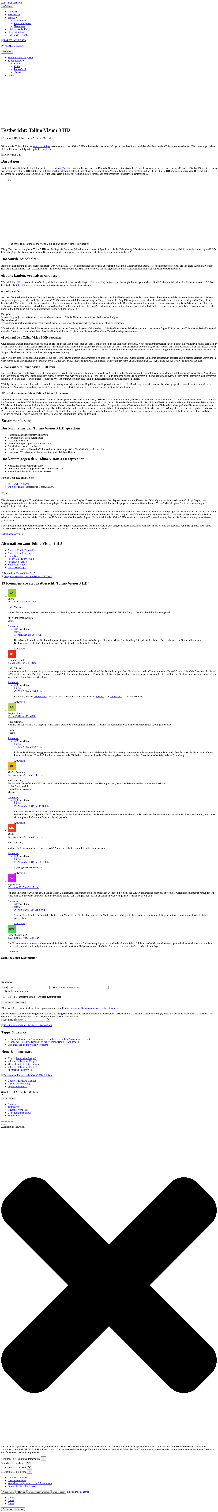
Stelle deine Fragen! (26, 1058)
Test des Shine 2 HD (23, 285)
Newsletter (19, 26)
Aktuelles (12, 11)
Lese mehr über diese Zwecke (23, 1486)
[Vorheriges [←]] (2, 1124)
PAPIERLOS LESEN (12, 45)
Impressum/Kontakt (17, 1086)
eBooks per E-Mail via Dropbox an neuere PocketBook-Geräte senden (43, 1041)
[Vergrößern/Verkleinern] (12, 1121)
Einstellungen (59, 1492)
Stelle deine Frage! (17, 32)
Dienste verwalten (17, 1480)
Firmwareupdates (22, 23)
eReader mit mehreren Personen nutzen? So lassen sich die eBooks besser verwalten (50, 1039)
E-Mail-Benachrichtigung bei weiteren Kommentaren (34, 996)
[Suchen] (48, 1019)
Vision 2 (100, 696)
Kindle (17, 63)
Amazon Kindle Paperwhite (22, 550)
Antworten (13, 626)
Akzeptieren (8, 1492)
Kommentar (7, 982)
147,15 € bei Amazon (18, 484)
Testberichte (14, 14)
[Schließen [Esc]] (2, 1121)
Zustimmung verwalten (13, 1509)
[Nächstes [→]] (5, 1124)
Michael (18, 632)
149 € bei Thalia (16, 486)
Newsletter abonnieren (16, 991)
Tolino (17, 72)
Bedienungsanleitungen (19, 1112)
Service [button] (11, 17)
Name (4, 987)
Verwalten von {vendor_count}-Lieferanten (30, 1483)
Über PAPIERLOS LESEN (22, 1080)
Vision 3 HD (40, 696)
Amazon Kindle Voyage (20, 553)
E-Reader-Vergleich (18, 1109)
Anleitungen (20, 20)
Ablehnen (21, 1492)
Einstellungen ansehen (39, 1492)
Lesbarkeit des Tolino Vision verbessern (28, 1044)
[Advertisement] (109, 101)
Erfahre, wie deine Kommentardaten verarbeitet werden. (90, 1008)
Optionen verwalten (18, 1477)
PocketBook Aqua (17, 567)
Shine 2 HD (116, 696)
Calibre (11, 75)
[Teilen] (5, 1121)
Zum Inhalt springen (11, 2)
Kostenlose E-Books (18, 35)
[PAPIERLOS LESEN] (13, 40)
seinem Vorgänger (63, 168)
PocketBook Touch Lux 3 (21, 558)
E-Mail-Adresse (58, 987)
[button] (2, 1095)
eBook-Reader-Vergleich (20, 57)
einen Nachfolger (41, 146)
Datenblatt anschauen (12, 534)
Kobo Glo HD (15, 556)
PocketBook (20, 69)
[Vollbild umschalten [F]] (9, 1121)
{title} (11, 1497)
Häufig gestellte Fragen (19, 29)
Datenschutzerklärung (19, 1083)
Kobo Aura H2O (16, 564)
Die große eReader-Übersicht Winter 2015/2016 (28, 576)
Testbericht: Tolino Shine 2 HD (19, 573)
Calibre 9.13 (25, 1069)
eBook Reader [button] (15, 60)
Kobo (17, 66)
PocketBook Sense (17, 561)
